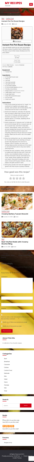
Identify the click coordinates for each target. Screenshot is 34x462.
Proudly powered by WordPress (11, 456)
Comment (4, 276)
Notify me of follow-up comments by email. (15, 322)
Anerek (15, 24)
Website (3, 308)
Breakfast (7, 361)
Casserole (7, 364)
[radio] (10, 178)
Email (3, 302)
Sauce (6, 382)
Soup (5, 391)
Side (5, 388)
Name (3, 295)
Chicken (6, 367)
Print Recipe (17, 41)
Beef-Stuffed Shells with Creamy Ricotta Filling (15, 243)
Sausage (6, 385)
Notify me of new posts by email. (12, 326)
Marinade (6, 373)
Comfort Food (10, 18)
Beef (3, 18)
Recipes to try (8, 442)
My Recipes (13, 3)
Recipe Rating (5, 273)
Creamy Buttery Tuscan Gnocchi (15, 214)
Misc (5, 376)
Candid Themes (17, 458)
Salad (5, 379)
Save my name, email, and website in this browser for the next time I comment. (16, 318)
